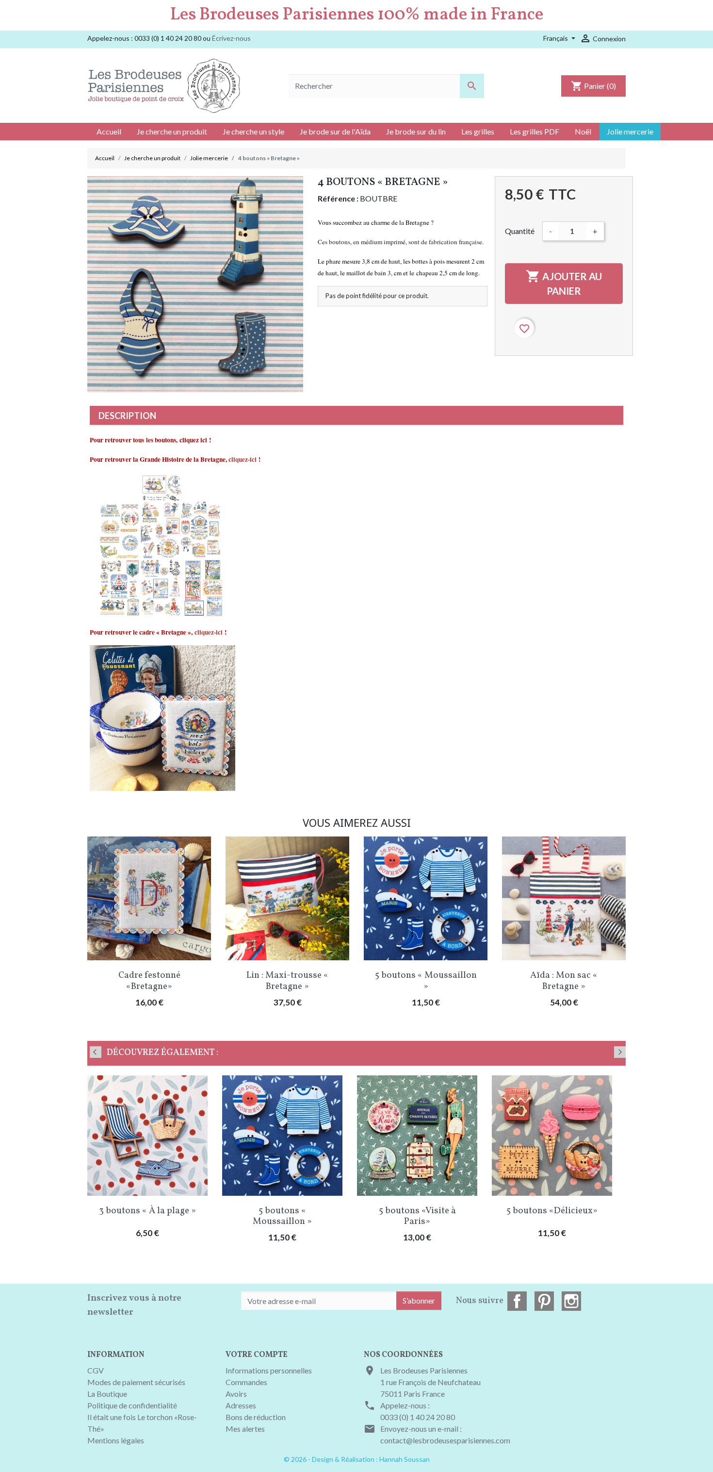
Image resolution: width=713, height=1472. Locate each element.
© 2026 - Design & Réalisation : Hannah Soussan (357, 1459)
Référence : (338, 198)
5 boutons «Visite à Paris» (417, 1216)
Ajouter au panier (564, 283)
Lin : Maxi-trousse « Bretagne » (287, 981)
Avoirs (236, 1393)
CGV (95, 1370)
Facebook (517, 1301)
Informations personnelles (269, 1370)
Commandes (246, 1382)
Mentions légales (115, 1440)
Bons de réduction (256, 1417)
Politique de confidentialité (132, 1405)
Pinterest (544, 1301)
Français (556, 38)
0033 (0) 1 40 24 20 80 (417, 1417)
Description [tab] (127, 415)
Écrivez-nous (231, 38)
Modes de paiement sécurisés (136, 1382)
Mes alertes (245, 1428)
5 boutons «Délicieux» (552, 1210)
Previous (95, 1052)
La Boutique (107, 1393)
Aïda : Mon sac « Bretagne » (564, 981)
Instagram (571, 1301)
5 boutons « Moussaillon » (426, 981)
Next (620, 1052)
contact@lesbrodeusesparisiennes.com (445, 1440)
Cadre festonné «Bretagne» (149, 981)
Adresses (241, 1405)
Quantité (520, 230)
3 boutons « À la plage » (147, 1210)
